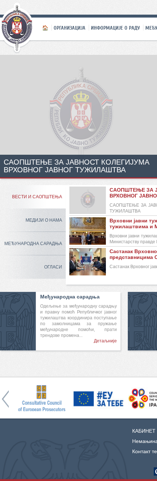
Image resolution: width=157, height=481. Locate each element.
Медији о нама (44, 220)
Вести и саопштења (37, 196)
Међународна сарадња (33, 243)
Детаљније (105, 340)
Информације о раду (115, 28)
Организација (69, 28)
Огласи (53, 267)
